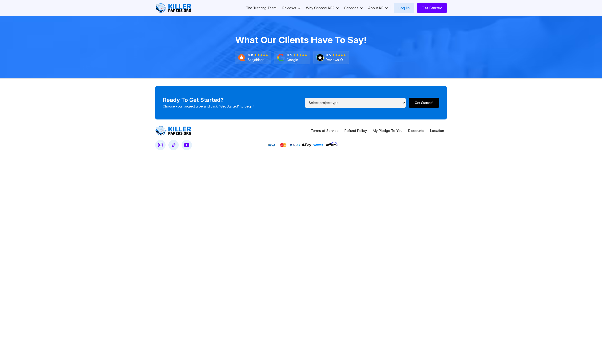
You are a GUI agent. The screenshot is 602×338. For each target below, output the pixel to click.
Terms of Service (325, 130)
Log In (404, 8)
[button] (291, 8)
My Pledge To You (387, 130)
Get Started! (424, 103)
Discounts (416, 130)
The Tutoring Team (261, 8)
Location (437, 130)
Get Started (432, 8)
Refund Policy (355, 130)
